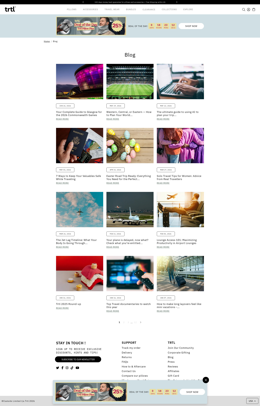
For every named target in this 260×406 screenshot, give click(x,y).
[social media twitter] (57, 367)
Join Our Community (181, 347)
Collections (169, 9)
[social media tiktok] (72, 367)
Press (171, 361)
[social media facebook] (62, 367)
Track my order (131, 347)
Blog (55, 41)
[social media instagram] (67, 367)
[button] (243, 9)
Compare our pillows (135, 375)
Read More (62, 118)
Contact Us (129, 371)
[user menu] (248, 9)
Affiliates (173, 371)
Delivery (127, 352)
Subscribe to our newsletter (78, 359)
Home (47, 41)
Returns (127, 357)
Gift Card (173, 375)
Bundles (131, 9)
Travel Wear (112, 9)
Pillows (72, 9)
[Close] (206, 380)
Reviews (173, 366)
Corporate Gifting (179, 352)
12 (135, 322)
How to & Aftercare (134, 366)
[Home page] (10, 9)
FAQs (125, 361)
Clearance (149, 9)
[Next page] (140, 322)
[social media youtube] (77, 367)
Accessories (90, 9)
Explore (188, 9)
